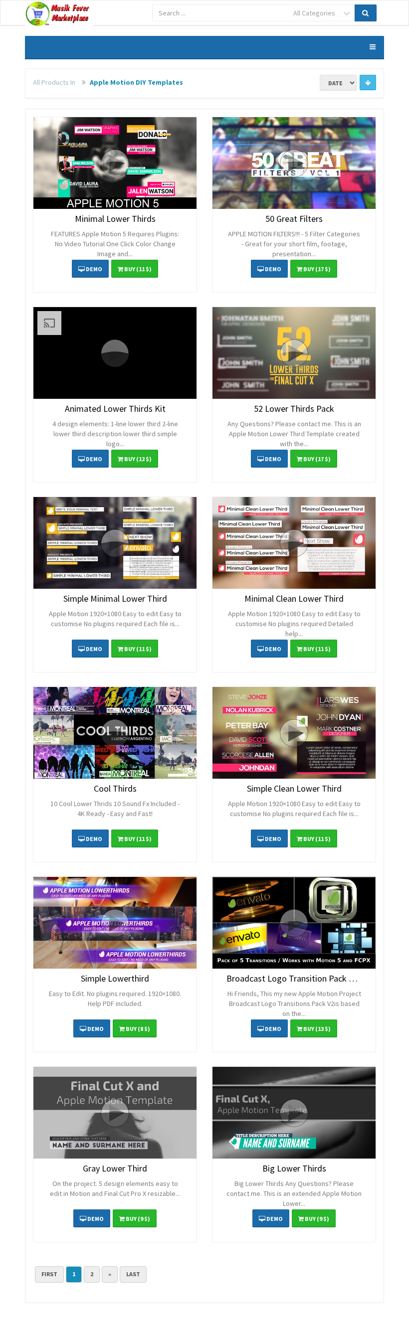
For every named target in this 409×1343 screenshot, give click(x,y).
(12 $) (138, 459)
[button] (115, 163)
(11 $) (138, 269)
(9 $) (138, 1218)
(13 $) (317, 1028)
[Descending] (368, 82)
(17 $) (317, 269)
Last (133, 1274)
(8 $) (138, 1028)
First (49, 1274)
